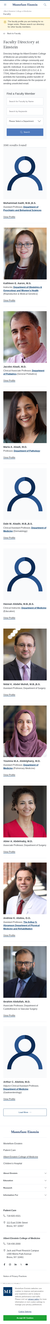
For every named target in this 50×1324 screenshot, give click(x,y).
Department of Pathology (27, 451)
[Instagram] (10, 1264)
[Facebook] (4, 1264)
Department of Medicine (33, 608)
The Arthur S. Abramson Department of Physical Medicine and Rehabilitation (21, 925)
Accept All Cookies (25, 1318)
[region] (25, 1304)
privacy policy (33, 1299)
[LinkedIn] (15, 1264)
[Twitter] (21, 1264)
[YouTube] (27, 1264)
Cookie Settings (25, 1312)
